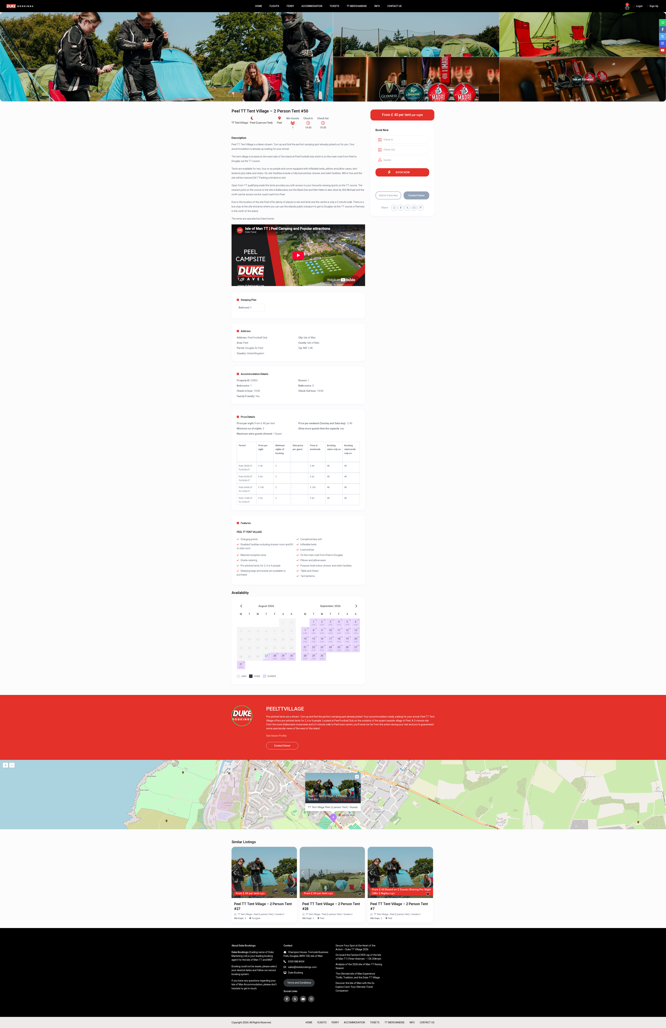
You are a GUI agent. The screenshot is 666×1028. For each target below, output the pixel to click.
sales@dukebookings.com (302, 967)
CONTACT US (394, 6)
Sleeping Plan (248, 300)
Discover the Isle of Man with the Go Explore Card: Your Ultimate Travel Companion (355, 987)
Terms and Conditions (299, 982)
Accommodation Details (254, 374)
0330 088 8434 (296, 961)
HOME (258, 6)
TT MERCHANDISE (357, 6)
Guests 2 (279, 914)
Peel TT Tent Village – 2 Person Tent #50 (327, 797)
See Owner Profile (276, 735)
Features (246, 523)
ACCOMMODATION (311, 6)
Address (246, 331)
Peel (279, 122)
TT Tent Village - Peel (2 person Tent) (252, 122)
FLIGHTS (274, 6)
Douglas (256, 918)
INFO (377, 6)
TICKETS (334, 6)
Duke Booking (295, 972)
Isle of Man (310, 337)
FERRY (290, 6)
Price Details (248, 417)
